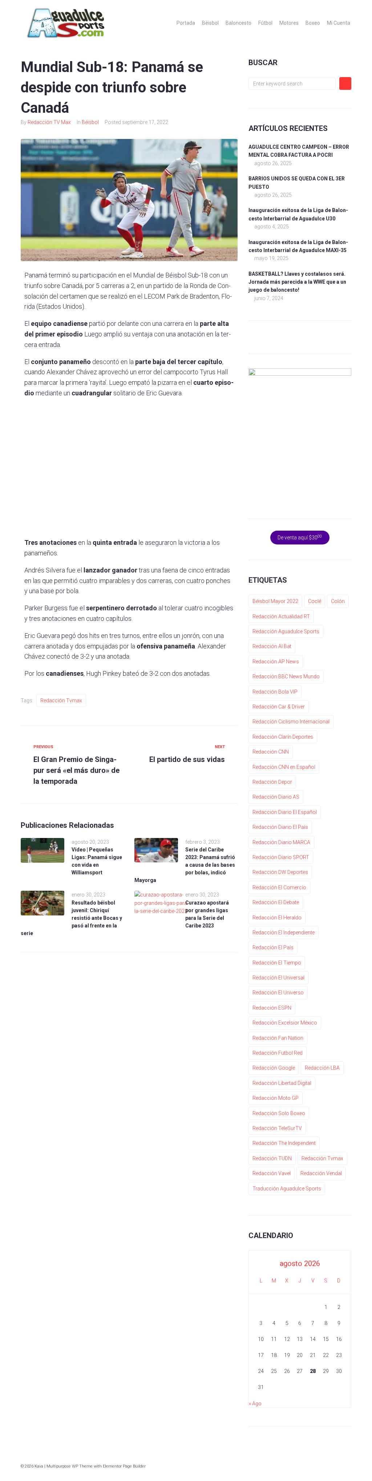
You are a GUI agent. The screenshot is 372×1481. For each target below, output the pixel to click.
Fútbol (265, 23)
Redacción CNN (270, 752)
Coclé (314, 601)
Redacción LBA (322, 1068)
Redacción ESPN (271, 1008)
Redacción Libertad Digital (281, 1083)
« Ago (255, 1403)
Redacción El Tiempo (276, 963)
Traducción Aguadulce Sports (286, 1188)
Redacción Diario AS (275, 797)
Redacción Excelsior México (284, 1023)
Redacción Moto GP (275, 1098)
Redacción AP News (275, 661)
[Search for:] (292, 83)
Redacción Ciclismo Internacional (290, 721)
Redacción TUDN (272, 1158)
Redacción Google (273, 1068)
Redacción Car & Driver (278, 707)
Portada (186, 23)
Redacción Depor (272, 782)
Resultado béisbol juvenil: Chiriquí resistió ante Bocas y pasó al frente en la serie (71, 918)
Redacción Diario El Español (284, 812)
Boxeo (313, 23)
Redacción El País (273, 947)
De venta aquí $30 (300, 537)
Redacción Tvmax (61, 700)
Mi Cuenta (338, 23)
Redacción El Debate (275, 902)
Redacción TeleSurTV (277, 1128)
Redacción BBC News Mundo (286, 676)
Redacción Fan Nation (277, 1038)
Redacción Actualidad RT (281, 616)
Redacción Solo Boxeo (278, 1113)
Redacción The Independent (284, 1143)
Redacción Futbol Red (277, 1053)
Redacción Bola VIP (275, 692)
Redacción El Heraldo (277, 918)
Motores (289, 23)
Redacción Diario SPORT (280, 857)
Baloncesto (238, 23)
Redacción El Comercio (279, 887)
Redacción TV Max (49, 122)
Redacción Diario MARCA (281, 842)
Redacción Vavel (271, 1173)
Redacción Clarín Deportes (282, 737)
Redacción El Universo (278, 992)
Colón (338, 601)
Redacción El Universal (278, 978)
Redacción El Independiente (283, 932)
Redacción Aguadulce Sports (285, 631)
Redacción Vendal (321, 1173)
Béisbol (210, 23)
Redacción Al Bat (271, 646)
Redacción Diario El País (280, 827)
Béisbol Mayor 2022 (275, 601)
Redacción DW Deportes (280, 872)
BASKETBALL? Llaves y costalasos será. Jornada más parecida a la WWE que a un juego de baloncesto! (297, 282)
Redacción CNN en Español (283, 767)
